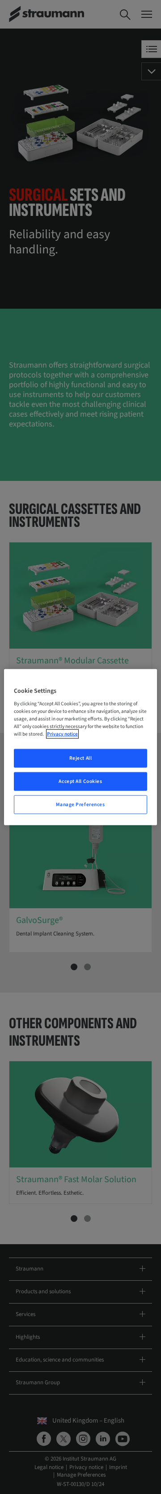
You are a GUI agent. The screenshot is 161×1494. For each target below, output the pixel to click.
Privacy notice (62, 734)
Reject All (80, 758)
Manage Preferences (80, 804)
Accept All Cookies (80, 781)
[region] (80, 747)
